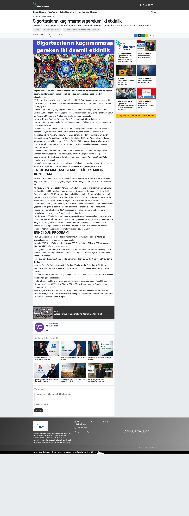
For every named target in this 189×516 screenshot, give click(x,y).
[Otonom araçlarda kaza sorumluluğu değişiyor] (46, 349)
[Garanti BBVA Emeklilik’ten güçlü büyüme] (100, 349)
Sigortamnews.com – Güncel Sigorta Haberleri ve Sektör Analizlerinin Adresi (125, 58)
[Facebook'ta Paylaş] (135, 35)
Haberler (36, 16)
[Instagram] (132, 431)
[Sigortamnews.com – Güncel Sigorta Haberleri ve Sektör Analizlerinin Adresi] (126, 45)
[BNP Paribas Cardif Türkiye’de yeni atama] (73, 349)
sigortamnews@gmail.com (86, 432)
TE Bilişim (153, 448)
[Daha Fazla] (146, 35)
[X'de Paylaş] (139, 35)
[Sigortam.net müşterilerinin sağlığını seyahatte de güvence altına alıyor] (126, 93)
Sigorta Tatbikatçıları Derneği (47, 181)
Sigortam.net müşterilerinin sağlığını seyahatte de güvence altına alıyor (126, 106)
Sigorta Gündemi (39, 12)
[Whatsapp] (143, 431)
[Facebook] (125, 431)
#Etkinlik (36, 30)
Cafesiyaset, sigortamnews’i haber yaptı (146, 105)
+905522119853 (82, 428)
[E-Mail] (47, 330)
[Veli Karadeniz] (39, 327)
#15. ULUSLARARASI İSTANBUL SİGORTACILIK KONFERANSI (81, 30)
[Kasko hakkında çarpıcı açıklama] (146, 45)
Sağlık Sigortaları (67, 12)
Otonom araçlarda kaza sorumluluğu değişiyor (42, 358)
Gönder (38, 410)
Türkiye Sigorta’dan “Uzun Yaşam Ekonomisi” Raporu (46, 380)
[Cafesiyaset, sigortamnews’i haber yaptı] (146, 93)
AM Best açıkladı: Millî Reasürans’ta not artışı (96, 380)
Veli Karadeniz (52, 326)
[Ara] (155, 5)
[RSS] (147, 431)
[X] (129, 431)
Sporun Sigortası (82, 12)
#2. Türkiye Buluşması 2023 (51, 30)
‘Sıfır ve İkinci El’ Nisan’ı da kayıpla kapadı (146, 116)
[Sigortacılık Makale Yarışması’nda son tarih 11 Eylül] (73, 370)
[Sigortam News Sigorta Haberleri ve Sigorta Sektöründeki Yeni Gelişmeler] (41, 4)
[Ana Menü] (154, 12)
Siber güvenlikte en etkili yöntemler (145, 81)
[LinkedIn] (136, 431)
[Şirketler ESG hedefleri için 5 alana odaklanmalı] (126, 70)
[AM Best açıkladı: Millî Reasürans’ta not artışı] (100, 370)
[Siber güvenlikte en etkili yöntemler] (146, 70)
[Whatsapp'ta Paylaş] (143, 35)
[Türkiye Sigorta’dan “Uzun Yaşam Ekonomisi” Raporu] (46, 370)
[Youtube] (139, 431)
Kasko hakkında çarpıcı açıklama (144, 57)
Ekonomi (93, 12)
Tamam (101, 452)
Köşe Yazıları (53, 12)
